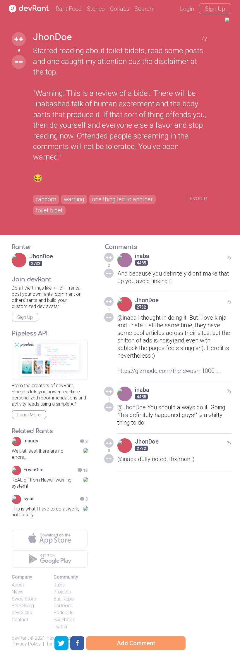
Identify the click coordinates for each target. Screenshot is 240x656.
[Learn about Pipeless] (50, 360)
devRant (20, 638)
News (17, 592)
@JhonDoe (131, 407)
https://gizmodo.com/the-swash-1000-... (169, 370)
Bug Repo (64, 599)
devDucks (22, 612)
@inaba (127, 317)
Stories (96, 8)
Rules (59, 585)
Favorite (196, 198)
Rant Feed (69, 8)
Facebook (64, 619)
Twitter (61, 626)
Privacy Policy (26, 644)
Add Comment (136, 643)
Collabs (119, 8)
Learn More (29, 415)
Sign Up (215, 8)
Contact (20, 619)
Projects (62, 592)
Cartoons (63, 605)
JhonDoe (52, 37)
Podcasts (63, 612)
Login (187, 8)
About (18, 585)
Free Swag (23, 605)
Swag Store (24, 599)
